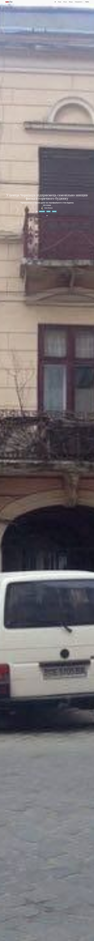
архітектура (42, 211)
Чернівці (54, 211)
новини (48, 211)
